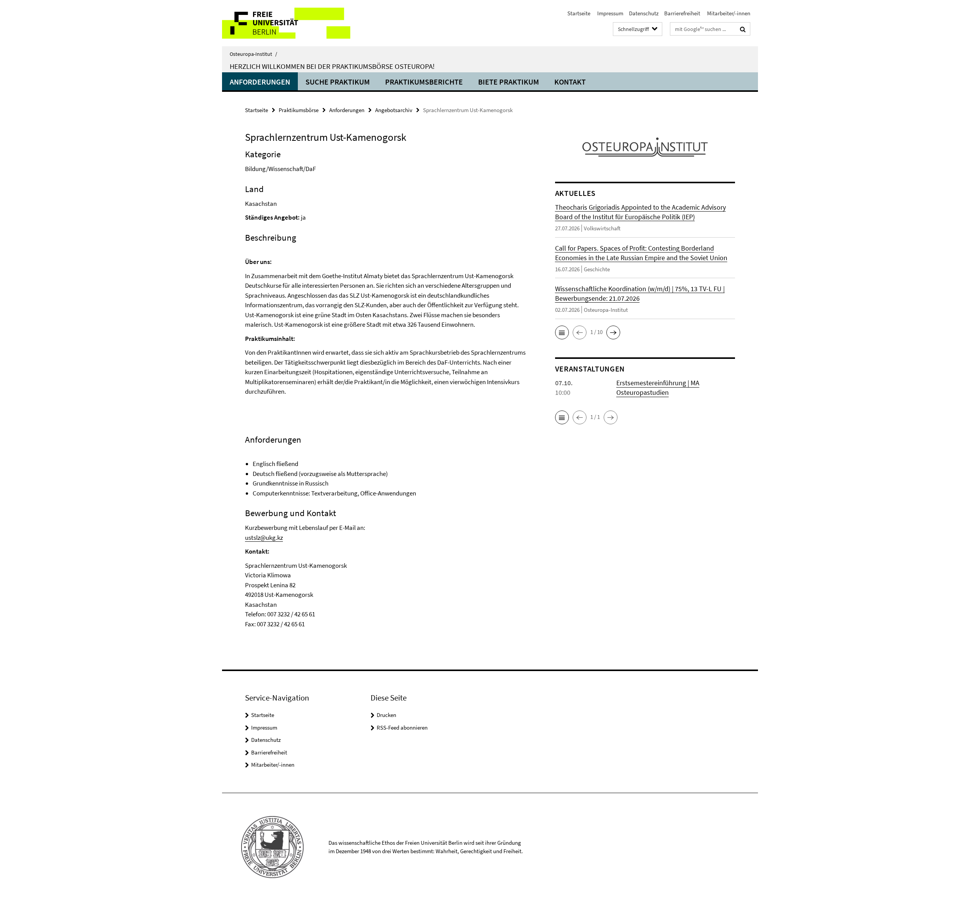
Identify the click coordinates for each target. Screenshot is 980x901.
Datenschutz (643, 13)
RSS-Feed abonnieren (402, 727)
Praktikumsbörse (298, 110)
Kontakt (570, 81)
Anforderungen (260, 81)
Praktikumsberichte (424, 81)
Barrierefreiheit (682, 13)
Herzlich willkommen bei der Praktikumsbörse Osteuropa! (332, 66)
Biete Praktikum (508, 81)
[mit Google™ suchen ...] (743, 29)
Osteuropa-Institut (253, 54)
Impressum (609, 13)
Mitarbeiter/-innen (728, 13)
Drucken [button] (386, 715)
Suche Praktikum (337, 81)
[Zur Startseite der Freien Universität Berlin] (286, 23)
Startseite (578, 13)
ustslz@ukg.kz (264, 537)
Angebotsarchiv (393, 110)
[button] (562, 332)
